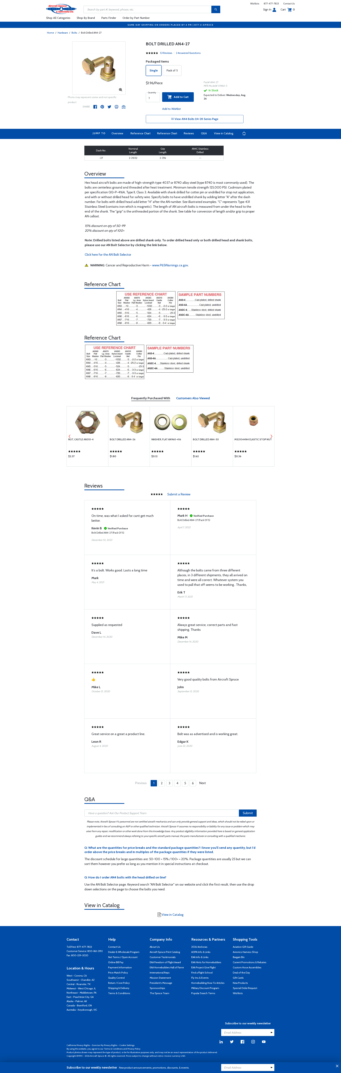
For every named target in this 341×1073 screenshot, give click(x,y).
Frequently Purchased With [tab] (150, 398)
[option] (98, 68)
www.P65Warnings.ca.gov (170, 265)
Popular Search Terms (203, 993)
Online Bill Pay (115, 962)
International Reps (160, 972)
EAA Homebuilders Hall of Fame (167, 967)
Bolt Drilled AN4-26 (122, 439)
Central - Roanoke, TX (78, 984)
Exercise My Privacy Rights (104, 1045)
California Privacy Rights (78, 1045)
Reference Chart (140, 133)
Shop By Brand (86, 18)
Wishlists (254, 3)
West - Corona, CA (77, 975)
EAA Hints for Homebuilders (206, 962)
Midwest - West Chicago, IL (81, 988)
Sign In (267, 9)
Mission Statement (160, 977)
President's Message (161, 983)
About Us (155, 946)
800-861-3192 (95, 951)
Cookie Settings (126, 1045)
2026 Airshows (199, 946)
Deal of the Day (241, 972)
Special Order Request (245, 988)
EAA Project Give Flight (203, 967)
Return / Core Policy (119, 983)
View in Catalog (223, 133)
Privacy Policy (134, 1048)
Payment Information (120, 967)
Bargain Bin (239, 957)
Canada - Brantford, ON (79, 1005)
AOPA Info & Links (200, 952)
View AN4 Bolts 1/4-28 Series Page (196, 119)
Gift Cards (238, 977)
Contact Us (289, 3)
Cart (288, 9)
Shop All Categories (58, 18)
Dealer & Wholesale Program (123, 952)
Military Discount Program (205, 988)
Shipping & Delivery (118, 988)
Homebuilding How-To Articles (207, 983)
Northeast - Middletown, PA (81, 992)
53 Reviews (166, 53)
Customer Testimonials (163, 957)
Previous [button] (70, 436)
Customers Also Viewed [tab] (193, 398)
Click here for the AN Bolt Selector (108, 254)
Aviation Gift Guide (243, 946)
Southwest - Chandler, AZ (81, 979)
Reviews (189, 133)
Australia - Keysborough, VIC (82, 1009)
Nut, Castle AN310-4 (81, 439)
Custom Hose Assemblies (247, 967)
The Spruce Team (159, 993)
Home (50, 32)
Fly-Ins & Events (200, 977)
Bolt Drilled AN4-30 (206, 439)
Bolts (74, 32)
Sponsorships (157, 988)
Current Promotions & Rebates (249, 962)
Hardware (63, 32)
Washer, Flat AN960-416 (166, 439)
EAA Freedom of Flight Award (165, 962)
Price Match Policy (118, 972)
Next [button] (271, 436)
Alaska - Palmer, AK (77, 1001)
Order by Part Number (136, 18)
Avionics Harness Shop (245, 952)
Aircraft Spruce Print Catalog (165, 952)
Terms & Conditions (119, 993)
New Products (240, 983)
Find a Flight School (202, 972)
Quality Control (116, 977)
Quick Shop (87, 457)
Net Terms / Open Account (122, 957)
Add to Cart (180, 97)
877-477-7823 (271, 3)
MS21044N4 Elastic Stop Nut (253, 439)
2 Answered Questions (188, 53)
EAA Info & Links (200, 957)
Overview (117, 133)
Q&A (204, 133)
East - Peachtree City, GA (80, 997)
